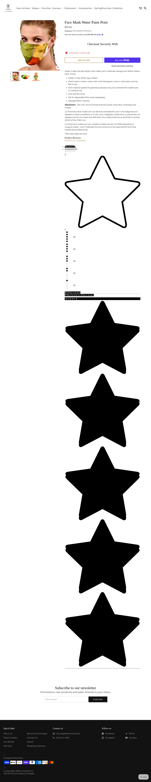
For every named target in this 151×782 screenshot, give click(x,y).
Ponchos (46, 8)
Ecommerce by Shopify (23, 773)
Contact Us (32, 738)
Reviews (71, 299)
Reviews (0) (70, 147)
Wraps (35, 8)
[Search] (145, 8)
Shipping (68, 31)
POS (6, 773)
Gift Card (8, 746)
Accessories (85, 8)
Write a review (73, 292)
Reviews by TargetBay (75, 140)
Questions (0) (71, 149)
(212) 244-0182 (62, 738)
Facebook (109, 733)
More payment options (122, 66)
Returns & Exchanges (37, 733)
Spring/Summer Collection (108, 8)
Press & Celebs (10, 738)
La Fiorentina (27, 771)
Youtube (133, 738)
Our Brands (9, 742)
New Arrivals (23, 8)
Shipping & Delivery (36, 746)
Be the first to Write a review (80, 295)
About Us (8, 733)
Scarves (56, 8)
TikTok (132, 733)
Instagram (110, 738)
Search (30, 742)
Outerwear (70, 8)
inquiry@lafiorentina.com (68, 733)
